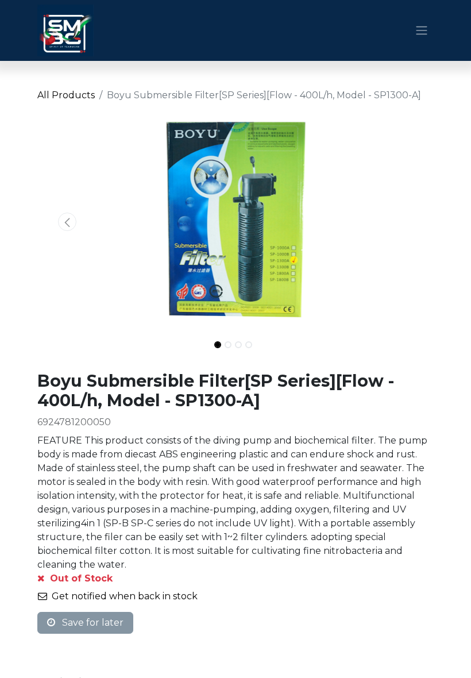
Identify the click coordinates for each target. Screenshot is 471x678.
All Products (66, 95)
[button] (67, 221)
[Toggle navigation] (422, 30)
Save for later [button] (91, 622)
